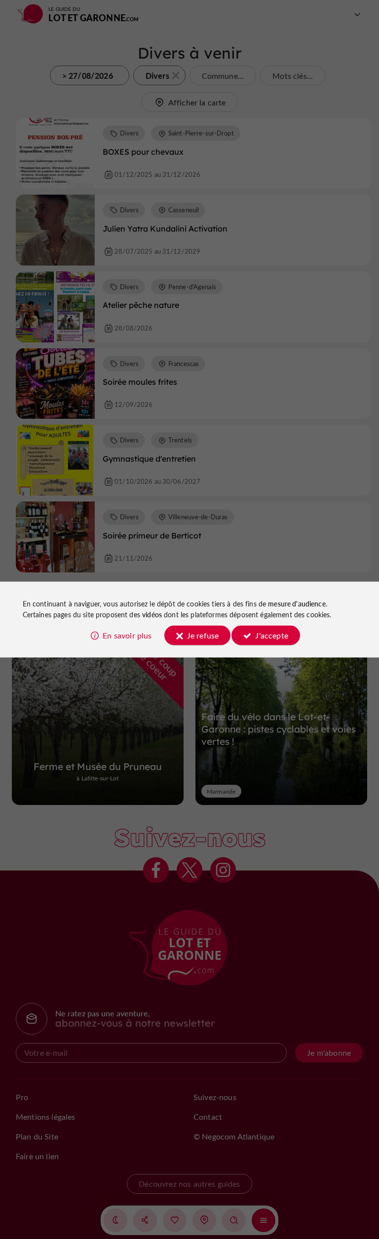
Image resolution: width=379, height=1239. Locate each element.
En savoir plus (127, 635)
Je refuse (203, 635)
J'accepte (271, 635)
